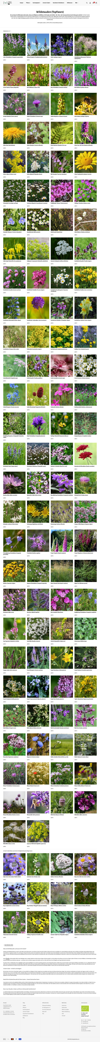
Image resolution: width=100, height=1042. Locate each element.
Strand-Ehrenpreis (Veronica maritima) (35, 670)
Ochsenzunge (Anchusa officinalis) (58, 524)
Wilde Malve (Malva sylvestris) (80, 814)
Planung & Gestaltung (46, 1005)
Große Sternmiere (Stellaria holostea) (82, 378)
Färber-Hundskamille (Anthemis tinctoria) (82, 174)
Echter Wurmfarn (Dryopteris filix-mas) (58, 145)
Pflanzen (28, 2)
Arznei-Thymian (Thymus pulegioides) (11, 87)
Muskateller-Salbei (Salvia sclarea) (34, 495)
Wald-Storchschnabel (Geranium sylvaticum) (60, 728)
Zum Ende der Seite (8, 945)
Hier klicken (12, 1014)
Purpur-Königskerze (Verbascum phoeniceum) (83, 553)
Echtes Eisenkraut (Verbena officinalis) (82, 905)
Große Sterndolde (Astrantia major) (58, 378)
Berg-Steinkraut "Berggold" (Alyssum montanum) (37, 905)
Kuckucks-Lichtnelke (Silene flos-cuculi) (59, 466)
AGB (63, 1013)
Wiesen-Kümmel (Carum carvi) (33, 785)
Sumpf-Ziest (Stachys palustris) (57, 699)
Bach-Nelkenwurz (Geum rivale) (33, 87)
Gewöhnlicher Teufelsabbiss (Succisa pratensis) (36, 320)
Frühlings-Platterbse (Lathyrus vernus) (82, 203)
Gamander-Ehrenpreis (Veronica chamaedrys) (12, 232)
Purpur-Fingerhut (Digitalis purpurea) (58, 553)
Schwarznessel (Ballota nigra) (80, 641)
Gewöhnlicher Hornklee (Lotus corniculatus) (83, 290)
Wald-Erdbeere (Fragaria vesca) (9, 728)
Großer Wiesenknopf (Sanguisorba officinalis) (36, 407)
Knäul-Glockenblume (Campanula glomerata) (36, 436)
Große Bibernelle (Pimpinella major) (10, 378)
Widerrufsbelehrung (66, 1011)
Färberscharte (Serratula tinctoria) (10, 934)
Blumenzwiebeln (84, 1027)
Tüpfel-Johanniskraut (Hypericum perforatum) (83, 699)
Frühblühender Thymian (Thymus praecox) (59, 203)
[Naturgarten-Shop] (7, 3)
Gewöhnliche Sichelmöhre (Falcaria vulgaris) (83, 934)
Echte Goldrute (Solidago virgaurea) (81, 116)
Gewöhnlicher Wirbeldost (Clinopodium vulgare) (60, 320)
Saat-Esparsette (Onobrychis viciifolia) (11, 641)
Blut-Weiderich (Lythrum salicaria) (81, 87)
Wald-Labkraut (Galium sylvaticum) (34, 728)
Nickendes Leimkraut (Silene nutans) (10, 524)
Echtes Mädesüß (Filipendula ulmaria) (34, 174)
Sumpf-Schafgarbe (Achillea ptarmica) (11, 699)
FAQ (43, 1013)
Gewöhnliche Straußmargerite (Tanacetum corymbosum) (59, 290)
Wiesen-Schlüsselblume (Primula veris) (82, 785)
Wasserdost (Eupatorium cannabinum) (11, 757)
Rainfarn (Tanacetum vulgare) (9, 583)
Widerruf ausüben (65, 1009)
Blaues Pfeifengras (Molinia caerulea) (58, 905)
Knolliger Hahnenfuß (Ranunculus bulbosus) (59, 436)
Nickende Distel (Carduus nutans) (81, 495)
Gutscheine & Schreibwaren (58, 2)
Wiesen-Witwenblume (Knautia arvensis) (11, 814)
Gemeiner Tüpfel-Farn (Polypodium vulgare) (59, 934)
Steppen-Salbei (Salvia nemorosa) (10, 670)
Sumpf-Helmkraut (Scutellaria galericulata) (83, 670)
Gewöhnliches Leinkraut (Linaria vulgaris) (82, 320)
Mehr (76, 2)
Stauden (7, 958)
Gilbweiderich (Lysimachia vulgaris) (34, 349)
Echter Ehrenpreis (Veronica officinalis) (35, 145)
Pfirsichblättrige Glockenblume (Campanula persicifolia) (12, 553)
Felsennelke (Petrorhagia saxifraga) (10, 203)
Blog (24, 1017)
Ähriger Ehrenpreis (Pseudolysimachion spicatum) (37, 57)
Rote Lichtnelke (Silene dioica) (57, 612)
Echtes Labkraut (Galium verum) (9, 174)
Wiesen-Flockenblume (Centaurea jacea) (11, 785)
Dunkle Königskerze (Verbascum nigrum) (59, 116)
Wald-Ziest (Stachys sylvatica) (80, 728)
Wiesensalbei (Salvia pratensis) (33, 814)
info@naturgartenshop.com (8, 1012)
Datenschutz (64, 1007)
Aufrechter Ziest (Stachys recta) (33, 876)
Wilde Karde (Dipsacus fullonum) (57, 814)
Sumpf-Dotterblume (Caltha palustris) (58, 670)
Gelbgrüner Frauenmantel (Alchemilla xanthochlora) (37, 261)
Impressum (64, 1005)
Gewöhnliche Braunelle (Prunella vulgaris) (82, 261)
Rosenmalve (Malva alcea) (8, 612)
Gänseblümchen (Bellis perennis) (33, 232)
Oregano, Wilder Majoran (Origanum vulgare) (83, 524)
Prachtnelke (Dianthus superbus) (33, 553)
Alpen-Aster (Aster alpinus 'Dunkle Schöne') (12, 876)
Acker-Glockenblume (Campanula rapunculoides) (13, 57)
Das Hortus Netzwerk (46, 1009)
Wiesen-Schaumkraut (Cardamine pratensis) (60, 785)
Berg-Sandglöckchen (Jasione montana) (11, 905)
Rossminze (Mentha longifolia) (33, 612)
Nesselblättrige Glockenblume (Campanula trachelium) (62, 495)
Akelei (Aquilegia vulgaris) (56, 57)
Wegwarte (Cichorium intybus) (33, 757)
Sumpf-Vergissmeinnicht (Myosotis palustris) (36, 699)
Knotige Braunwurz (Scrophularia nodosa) (82, 436)
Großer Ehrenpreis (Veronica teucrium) (11, 407)
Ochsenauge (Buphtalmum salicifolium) (35, 524)
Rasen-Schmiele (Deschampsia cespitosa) (59, 583)
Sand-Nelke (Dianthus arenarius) (33, 641)
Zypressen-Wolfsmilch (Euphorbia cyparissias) (36, 843)
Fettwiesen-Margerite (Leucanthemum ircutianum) (37, 203)
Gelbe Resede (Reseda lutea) (56, 232)
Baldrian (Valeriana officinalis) (57, 876)
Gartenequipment (36, 2)
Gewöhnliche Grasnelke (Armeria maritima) (12, 290)
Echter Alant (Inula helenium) (9, 145)
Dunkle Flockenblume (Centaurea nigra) (35, 116)
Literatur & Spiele (46, 2)
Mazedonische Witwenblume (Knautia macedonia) (84, 466)
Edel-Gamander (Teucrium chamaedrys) (59, 174)
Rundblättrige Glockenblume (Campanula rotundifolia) (85, 612)
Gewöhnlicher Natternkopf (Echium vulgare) (12, 320)
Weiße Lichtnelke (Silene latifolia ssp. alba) (59, 757)
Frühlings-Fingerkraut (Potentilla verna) (35, 934)
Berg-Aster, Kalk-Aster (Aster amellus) (82, 876)
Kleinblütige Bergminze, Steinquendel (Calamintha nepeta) (13, 436)
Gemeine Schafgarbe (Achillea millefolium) (59, 261)
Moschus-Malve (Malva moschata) (10, 495)
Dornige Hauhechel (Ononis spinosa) (10, 116)
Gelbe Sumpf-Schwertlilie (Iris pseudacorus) (12, 261)
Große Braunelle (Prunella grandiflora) (34, 378)
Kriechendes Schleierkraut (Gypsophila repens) (36, 466)
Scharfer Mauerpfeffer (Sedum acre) (58, 641)
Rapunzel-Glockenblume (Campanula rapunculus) (37, 583)
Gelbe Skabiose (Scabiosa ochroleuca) (82, 232)
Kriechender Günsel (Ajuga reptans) (10, 466)
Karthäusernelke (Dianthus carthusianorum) (83, 407)
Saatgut (21, 2)
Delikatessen (69, 2)
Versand (63, 1015)
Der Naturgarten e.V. (46, 1007)
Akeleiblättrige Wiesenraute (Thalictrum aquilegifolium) (82, 58)
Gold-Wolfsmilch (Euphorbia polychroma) (59, 349)
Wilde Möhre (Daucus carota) (9, 843)
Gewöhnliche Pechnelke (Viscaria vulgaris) (35, 290)
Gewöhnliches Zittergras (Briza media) (11, 349)
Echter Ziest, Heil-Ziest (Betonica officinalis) (83, 145)
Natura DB (44, 1011)
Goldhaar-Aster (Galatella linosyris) (81, 349)
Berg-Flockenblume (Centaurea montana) (59, 87)
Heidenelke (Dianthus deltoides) (57, 407)
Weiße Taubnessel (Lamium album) (81, 757)
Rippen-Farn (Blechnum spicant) (80, 583)
